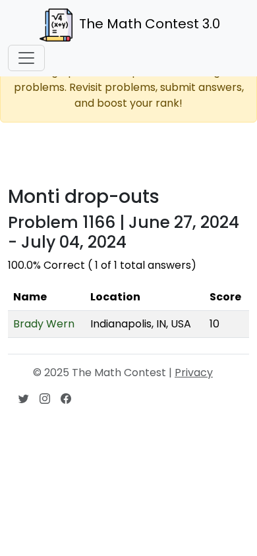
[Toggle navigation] (26, 58)
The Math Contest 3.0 (149, 23)
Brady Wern (43, 323)
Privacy (194, 372)
